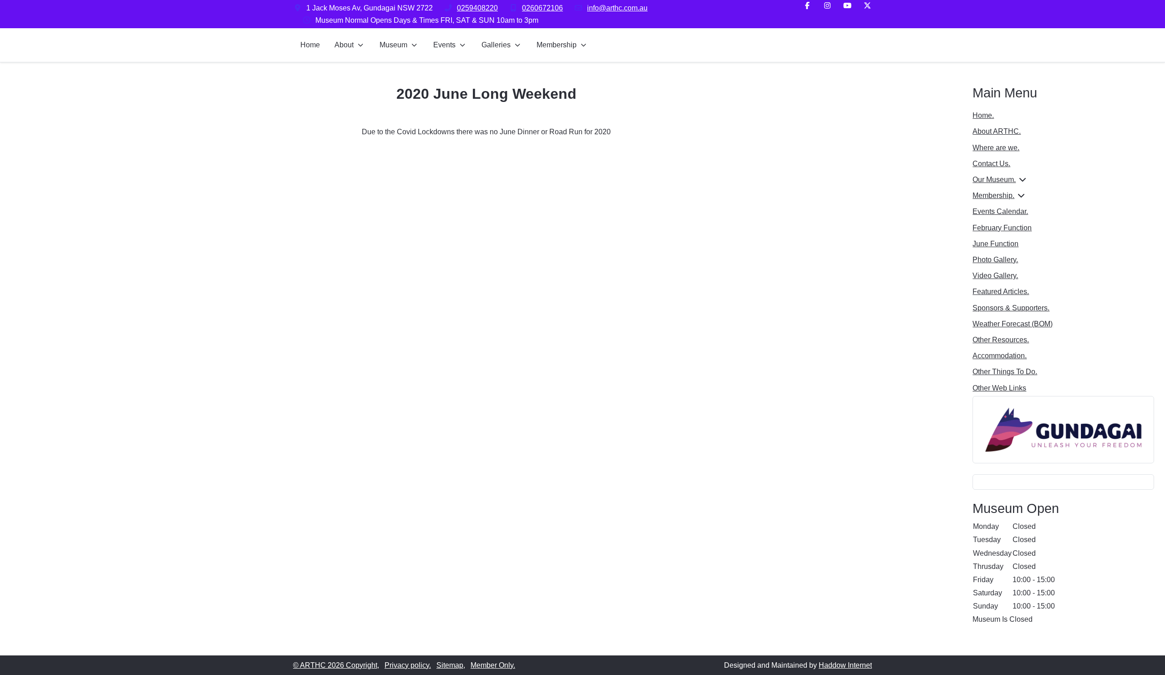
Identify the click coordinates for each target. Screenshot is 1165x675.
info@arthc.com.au (617, 8)
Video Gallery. (995, 275)
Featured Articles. (1001, 291)
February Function (1002, 228)
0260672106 (542, 8)
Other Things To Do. (1005, 372)
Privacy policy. (408, 665)
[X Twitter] (867, 6)
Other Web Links (999, 388)
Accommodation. (1000, 356)
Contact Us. (991, 163)
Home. (983, 115)
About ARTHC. (997, 131)
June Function (995, 244)
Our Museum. (994, 179)
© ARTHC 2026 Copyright (335, 665)
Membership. (993, 195)
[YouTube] (847, 6)
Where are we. (996, 148)
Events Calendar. (1000, 211)
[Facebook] (807, 6)
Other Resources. (1001, 340)
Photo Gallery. (995, 260)
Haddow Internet (845, 665)
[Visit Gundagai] (1063, 429)
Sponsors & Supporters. (1011, 308)
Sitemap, (450, 665)
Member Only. (493, 665)
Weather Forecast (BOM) (1013, 324)
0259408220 (477, 8)
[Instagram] (827, 6)
